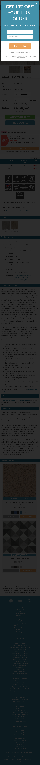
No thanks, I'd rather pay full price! (20, 52)
